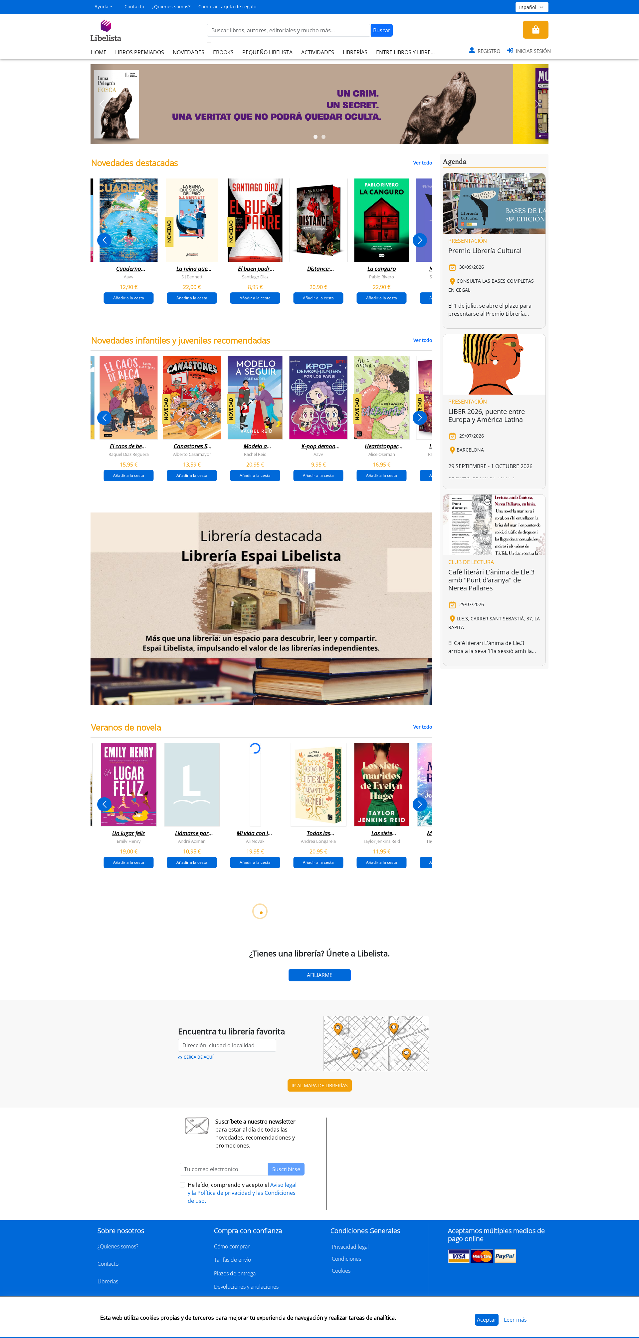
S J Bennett (192, 277)
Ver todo (422, 163)
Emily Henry (129, 841)
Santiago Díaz (255, 277)
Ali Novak (255, 841)
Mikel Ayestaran (116, 1196)
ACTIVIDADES (317, 52)
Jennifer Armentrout (369, 1018)
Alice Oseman (381, 454)
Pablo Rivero (381, 277)
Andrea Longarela (318, 841)
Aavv (128, 277)
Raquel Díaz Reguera (128, 454)
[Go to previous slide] (104, 240)
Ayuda (101, 6)
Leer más (515, 1319)
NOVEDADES (188, 52)
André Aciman (192, 841)
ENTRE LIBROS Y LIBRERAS (408, 52)
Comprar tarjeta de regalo (227, 6)
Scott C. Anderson (179, 1196)
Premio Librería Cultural (485, 250)
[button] (102, 104)
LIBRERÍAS (355, 52)
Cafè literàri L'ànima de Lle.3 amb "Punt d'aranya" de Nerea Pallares (491, 579)
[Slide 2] (323, 137)
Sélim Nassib (421, 1196)
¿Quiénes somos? (171, 6)
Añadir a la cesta (128, 298)
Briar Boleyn (243, 1018)
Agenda (454, 162)
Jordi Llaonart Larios (243, 1196)
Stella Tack (116, 1018)
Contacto (134, 6)
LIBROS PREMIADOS (139, 52)
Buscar (381, 30)
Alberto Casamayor (192, 454)
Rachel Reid (255, 454)
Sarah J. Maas (306, 1018)
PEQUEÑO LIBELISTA (267, 52)
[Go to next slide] (420, 240)
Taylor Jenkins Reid (381, 841)
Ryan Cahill (179, 1018)
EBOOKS (223, 52)
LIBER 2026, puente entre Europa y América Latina (486, 415)
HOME (98, 52)
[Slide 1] (316, 137)
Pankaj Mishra (369, 1196)
